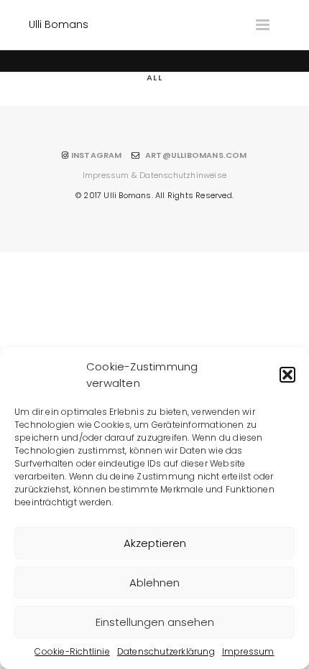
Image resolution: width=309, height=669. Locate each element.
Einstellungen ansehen (155, 622)
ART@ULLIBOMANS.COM (196, 155)
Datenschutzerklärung (166, 651)
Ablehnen (154, 582)
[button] (287, 375)
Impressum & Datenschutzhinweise (154, 175)
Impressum (248, 651)
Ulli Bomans (58, 24)
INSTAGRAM (96, 155)
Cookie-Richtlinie (71, 651)
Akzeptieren (155, 543)
